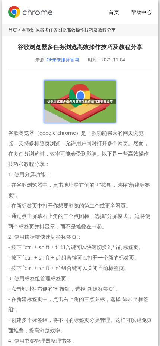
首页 (114, 12)
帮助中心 (141, 12)
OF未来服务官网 (63, 59)
